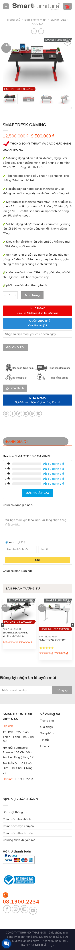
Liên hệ (45, 746)
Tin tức (44, 739)
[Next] (71, 107)
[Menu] (6, 6)
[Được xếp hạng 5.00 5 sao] (46, 648)
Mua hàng (32, 295)
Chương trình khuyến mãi (19, 840)
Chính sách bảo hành (17, 819)
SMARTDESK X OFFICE (52, 640)
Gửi (37, 560)
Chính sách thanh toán (18, 833)
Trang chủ (13, 19)
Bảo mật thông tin (15, 812)
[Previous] (2, 632)
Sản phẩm (47, 733)
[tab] (37, 441)
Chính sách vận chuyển (18, 826)
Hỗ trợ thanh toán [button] (17, 851)
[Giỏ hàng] (67, 6)
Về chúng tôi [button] (50, 714)
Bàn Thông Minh (35, 19)
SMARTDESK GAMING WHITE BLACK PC (16, 634)
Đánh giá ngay (38, 493)
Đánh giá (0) (16, 441)
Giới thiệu (46, 727)
